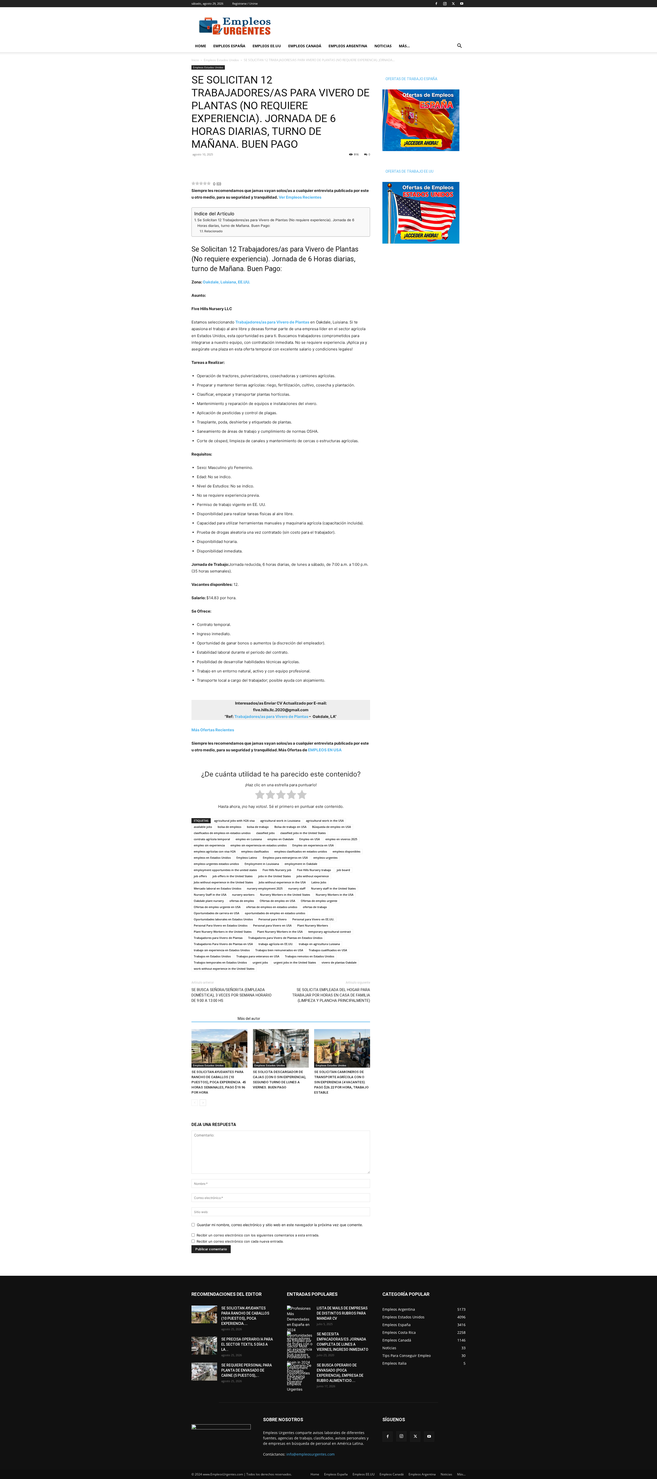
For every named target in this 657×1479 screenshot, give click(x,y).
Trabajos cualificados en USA (328, 950)
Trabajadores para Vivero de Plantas (218, 938)
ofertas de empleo (241, 901)
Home (200, 45)
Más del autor (249, 1018)
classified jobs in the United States (303, 833)
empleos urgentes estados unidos (216, 864)
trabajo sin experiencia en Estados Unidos (222, 950)
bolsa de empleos (229, 827)
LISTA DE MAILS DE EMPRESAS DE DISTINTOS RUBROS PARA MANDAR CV (342, 1313)
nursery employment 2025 (265, 888)
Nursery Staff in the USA (210, 894)
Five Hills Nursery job (277, 870)
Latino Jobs (318, 882)
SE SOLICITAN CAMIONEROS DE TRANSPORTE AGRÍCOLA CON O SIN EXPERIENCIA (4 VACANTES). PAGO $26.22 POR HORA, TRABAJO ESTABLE (341, 1082)
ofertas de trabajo (315, 907)
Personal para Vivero (272, 919)
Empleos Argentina (347, 45)
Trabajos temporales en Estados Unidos (220, 962)
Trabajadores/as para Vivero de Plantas (272, 322)
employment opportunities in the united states (225, 870)
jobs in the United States (274, 876)
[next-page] (203, 1102)
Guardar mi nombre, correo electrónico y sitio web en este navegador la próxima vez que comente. (280, 1225)
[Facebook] (436, 3)
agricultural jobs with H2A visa (234, 820)
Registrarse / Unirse (245, 3)
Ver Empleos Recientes (300, 197)
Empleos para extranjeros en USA (285, 857)
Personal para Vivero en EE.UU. (313, 919)
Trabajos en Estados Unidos (212, 956)
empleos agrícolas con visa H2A (215, 851)
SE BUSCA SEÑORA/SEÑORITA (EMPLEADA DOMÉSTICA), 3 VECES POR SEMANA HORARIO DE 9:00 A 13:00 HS (231, 995)
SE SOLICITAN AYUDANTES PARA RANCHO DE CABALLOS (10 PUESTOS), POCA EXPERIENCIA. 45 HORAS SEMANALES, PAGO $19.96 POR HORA (218, 1082)
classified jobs (265, 833)
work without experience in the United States (224, 968)
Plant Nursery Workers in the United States (223, 931)
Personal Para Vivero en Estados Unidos (220, 925)
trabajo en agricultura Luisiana (319, 944)
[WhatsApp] (208, 166)
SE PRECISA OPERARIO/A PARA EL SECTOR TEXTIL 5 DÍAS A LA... (247, 1344)
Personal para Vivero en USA (272, 925)
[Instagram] (445, 3)
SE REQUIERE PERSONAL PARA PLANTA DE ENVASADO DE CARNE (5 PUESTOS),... (246, 1370)
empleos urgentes (325, 857)
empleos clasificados (255, 851)
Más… (404, 45)
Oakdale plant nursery (209, 901)
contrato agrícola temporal (212, 839)
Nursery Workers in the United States (285, 894)
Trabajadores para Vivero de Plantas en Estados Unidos (285, 938)
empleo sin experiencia (209, 845)
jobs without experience (312, 876)
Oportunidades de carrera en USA (216, 913)
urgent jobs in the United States (295, 962)
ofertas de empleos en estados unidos (271, 907)
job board (343, 870)
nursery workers (243, 894)
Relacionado (213, 231)
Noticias (383, 45)
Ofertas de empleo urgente (319, 901)
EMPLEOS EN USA (325, 749)
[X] (453, 3)
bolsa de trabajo (258, 827)
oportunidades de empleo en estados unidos (275, 913)
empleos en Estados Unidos (212, 857)
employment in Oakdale (301, 864)
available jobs (203, 827)
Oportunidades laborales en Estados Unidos (223, 919)
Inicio (195, 60)
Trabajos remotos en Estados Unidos (309, 956)
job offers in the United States (232, 876)
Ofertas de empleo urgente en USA (217, 907)
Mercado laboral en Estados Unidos (217, 888)
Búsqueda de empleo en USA (331, 827)
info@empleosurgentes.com (310, 1454)
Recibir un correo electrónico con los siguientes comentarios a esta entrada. (258, 1235)
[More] (232, 166)
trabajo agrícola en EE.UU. (275, 944)
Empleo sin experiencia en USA (313, 845)
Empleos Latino (246, 857)
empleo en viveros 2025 (341, 839)
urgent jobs (260, 962)
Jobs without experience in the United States (223, 882)
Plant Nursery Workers (312, 925)
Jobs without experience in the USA (282, 882)
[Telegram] (220, 166)
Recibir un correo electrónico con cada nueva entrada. (240, 1241)
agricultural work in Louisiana (280, 820)
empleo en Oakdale (280, 839)
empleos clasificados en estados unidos (300, 851)
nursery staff (296, 888)
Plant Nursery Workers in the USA (280, 931)
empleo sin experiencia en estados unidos (258, 845)
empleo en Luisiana (249, 839)
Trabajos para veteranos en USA (257, 956)
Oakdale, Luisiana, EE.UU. (226, 282)
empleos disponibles (346, 851)
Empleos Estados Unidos (221, 60)
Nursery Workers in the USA (334, 894)
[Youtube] (462, 3)
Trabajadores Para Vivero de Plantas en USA (223, 944)
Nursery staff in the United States (333, 888)
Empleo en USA (309, 839)
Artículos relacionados (213, 1018)
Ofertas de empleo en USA (277, 901)
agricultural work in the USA (325, 820)
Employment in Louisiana (262, 864)
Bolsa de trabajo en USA (290, 827)
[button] (459, 46)
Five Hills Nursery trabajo (314, 870)
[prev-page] (194, 1102)
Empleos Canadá (304, 45)
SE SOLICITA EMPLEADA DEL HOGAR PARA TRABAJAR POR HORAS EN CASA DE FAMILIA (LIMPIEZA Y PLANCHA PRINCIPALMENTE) (331, 995)
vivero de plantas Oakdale (339, 962)
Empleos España (229, 45)
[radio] (260, 795)
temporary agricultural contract (329, 931)
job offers (200, 876)
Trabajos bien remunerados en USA (279, 950)
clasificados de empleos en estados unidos (222, 833)
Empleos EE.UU (267, 45)
